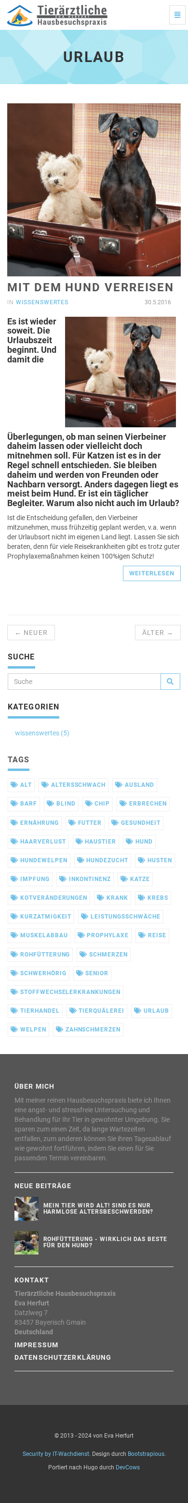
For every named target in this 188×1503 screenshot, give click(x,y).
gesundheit (140, 823)
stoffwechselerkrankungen (69, 992)
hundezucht (106, 860)
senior (95, 973)
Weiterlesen (152, 573)
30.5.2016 (157, 302)
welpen (32, 1029)
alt (25, 785)
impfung (34, 879)
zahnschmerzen (92, 1029)
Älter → (158, 632)
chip (101, 803)
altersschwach (77, 785)
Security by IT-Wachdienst (56, 1454)
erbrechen (147, 803)
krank (116, 897)
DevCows (128, 1467)
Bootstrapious (146, 1454)
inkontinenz (89, 879)
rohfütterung (44, 954)
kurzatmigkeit (44, 916)
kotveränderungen (52, 897)
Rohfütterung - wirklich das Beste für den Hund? (105, 1242)
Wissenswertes (42, 302)
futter (89, 823)
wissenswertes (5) (42, 733)
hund (143, 841)
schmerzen (107, 954)
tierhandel (39, 1010)
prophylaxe (107, 935)
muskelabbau (43, 935)
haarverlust (42, 841)
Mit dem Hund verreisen (90, 287)
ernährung (38, 823)
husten (159, 860)
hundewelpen (42, 860)
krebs (157, 897)
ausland (138, 785)
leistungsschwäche (124, 916)
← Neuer (31, 632)
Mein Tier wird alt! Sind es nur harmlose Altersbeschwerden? (98, 1208)
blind (65, 803)
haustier (99, 841)
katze (139, 879)
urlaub (155, 1010)
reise (156, 935)
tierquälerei (100, 1010)
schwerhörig (42, 973)
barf (27, 803)
